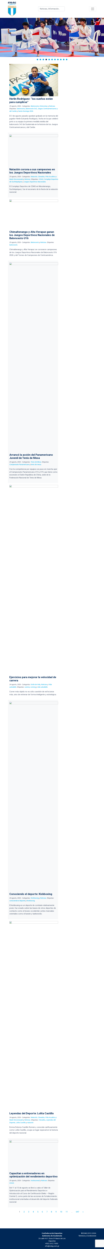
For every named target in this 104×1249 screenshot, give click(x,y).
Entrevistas (44, 106)
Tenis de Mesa (36, 462)
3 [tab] (43, 59)
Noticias (52, 106)
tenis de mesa (36, 464)
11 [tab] (66, 59)
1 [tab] (37, 59)
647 (77, 1212)
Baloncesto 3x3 (31, 109)
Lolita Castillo (21, 1122)
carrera (27, 687)
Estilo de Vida (35, 684)
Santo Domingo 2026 (25, 111)
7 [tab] (55, 59)
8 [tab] (58, 59)
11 (67, 1212)
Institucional (35, 1180)
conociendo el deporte (17, 901)
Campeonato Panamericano (19, 464)
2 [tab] (40, 59)
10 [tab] (63, 59)
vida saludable (42, 687)
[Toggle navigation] (92, 8)
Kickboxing (35, 898)
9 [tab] (61, 59)
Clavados (42, 1120)
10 (61, 1212)
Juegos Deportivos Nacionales (35, 182)
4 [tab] (46, 59)
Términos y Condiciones (87, 1236)
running (33, 687)
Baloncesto (35, 106)
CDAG (41, 179)
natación (30, 1122)
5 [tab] (49, 59)
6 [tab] (52, 59)
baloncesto (21, 109)
